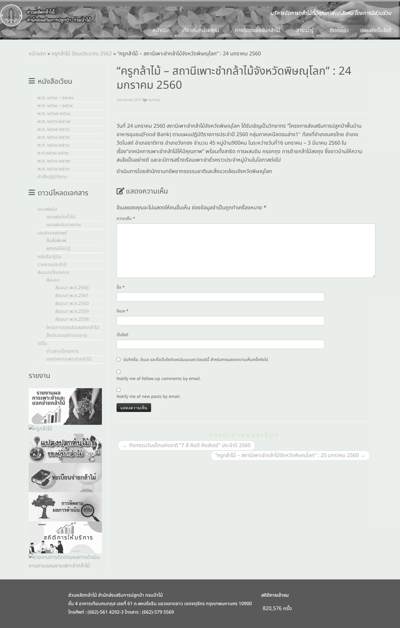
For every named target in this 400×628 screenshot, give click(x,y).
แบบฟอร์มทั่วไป (61, 216)
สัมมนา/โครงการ (53, 272)
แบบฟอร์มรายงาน (63, 224)
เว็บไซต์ (122, 335)
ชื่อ (121, 287)
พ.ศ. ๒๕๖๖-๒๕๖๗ (53, 121)
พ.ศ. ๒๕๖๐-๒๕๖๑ (53, 168)
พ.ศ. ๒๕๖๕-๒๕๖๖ (53, 129)
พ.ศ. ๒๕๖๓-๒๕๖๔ (53, 145)
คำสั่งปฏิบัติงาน (52, 176)
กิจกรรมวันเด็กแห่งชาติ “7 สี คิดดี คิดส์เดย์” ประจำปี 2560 (186, 445)
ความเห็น (126, 218)
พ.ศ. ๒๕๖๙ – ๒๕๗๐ (55, 97)
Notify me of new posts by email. (149, 396)
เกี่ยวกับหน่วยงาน (201, 30)
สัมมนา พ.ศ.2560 (72, 303)
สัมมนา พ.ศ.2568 (72, 287)
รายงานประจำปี (52, 264)
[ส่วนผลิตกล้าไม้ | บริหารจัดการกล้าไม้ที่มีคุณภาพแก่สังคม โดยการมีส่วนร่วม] (46, 15)
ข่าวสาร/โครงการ (62, 351)
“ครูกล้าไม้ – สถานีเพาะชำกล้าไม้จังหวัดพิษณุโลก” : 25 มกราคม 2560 (290, 455)
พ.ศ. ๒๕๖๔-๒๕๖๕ (53, 137)
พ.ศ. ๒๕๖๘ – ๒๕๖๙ (55, 105)
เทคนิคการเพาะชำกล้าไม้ (69, 359)
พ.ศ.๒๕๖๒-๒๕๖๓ (53, 153)
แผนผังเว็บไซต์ (375, 30)
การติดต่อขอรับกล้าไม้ (258, 30)
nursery (154, 99)
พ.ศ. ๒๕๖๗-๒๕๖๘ (54, 113)
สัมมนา (53, 280)
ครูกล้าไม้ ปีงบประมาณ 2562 (82, 54)
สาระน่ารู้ (305, 30)
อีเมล (123, 311)
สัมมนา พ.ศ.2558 (72, 319)
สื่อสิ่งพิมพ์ (56, 240)
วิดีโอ (42, 343)
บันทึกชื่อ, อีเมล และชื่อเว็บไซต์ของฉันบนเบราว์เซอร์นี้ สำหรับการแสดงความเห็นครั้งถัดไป (195, 360)
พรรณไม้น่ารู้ (58, 248)
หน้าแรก (161, 30)
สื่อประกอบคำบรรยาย (66, 335)
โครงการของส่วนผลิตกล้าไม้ (72, 327)
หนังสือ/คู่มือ (49, 256)
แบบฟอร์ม (47, 209)
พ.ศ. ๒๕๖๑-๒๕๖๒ (53, 161)
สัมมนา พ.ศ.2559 (72, 311)
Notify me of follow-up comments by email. (159, 379)
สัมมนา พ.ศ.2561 (72, 295)
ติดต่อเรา (339, 30)
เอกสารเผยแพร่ (52, 233)
